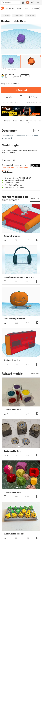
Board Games (31, 15)
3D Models (6, 15)
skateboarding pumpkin (14, 319)
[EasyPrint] (23, 3)
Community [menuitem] (35, 8)
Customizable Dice (12, 409)
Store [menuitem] (19, 8)
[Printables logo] (2, 8)
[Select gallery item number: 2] (21, 446)
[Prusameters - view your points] (27, 2)
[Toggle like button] (5, 240)
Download (22, 90)
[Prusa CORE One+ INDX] (21, 111)
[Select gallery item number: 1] (20, 231)
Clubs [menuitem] (26, 8)
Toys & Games (18, 15)
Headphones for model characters (19, 277)
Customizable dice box (14, 534)
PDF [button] (37, 130)
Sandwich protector (12, 236)
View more (35, 198)
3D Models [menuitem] (10, 8)
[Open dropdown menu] (39, 20)
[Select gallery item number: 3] (22, 446)
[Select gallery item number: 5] (24, 487)
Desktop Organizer (12, 360)
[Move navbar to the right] (39, 8)
